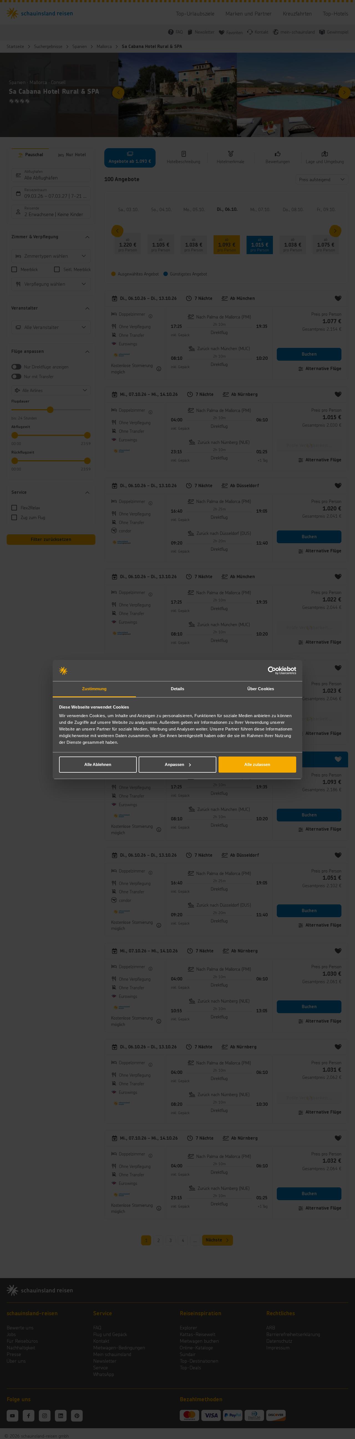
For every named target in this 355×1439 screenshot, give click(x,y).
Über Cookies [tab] (260, 688)
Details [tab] (177, 688)
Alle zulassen (257, 764)
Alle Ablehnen (97, 764)
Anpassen (174, 764)
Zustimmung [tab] (94, 688)
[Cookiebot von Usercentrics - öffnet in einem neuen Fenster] (272, 670)
